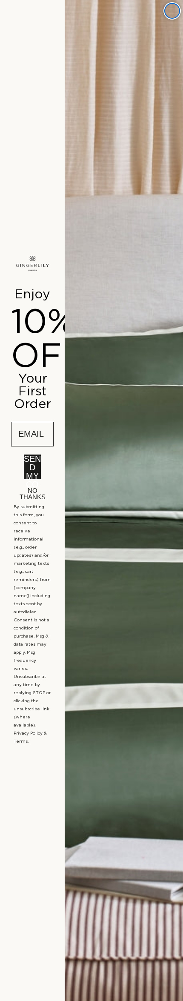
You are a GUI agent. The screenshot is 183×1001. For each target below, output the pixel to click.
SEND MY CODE (32, 467)
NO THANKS (33, 492)
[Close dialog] (172, 10)
